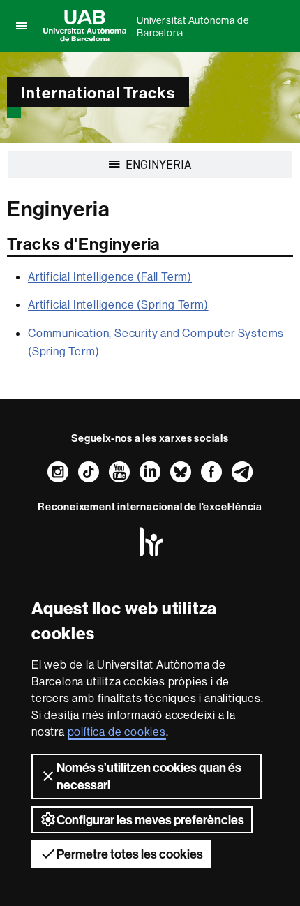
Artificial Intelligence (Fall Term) (110, 276)
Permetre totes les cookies (130, 854)
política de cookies (117, 731)
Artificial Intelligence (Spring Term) (118, 304)
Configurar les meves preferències (150, 820)
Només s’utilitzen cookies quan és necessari (149, 776)
